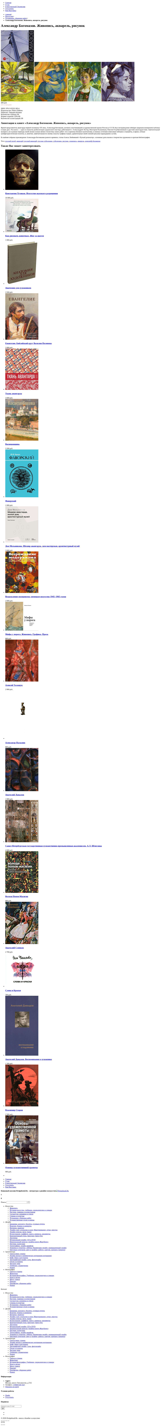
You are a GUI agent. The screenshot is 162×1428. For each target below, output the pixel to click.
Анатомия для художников (18, 288)
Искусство (9, 16)
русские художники (45, 141)
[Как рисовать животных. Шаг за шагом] (21, 231)
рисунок (65, 141)
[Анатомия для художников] (21, 284)
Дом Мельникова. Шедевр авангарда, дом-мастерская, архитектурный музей (42, 546)
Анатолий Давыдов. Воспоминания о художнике (28, 1059)
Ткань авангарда (13, 393)
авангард (20, 141)
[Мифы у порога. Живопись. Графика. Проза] (21, 630)
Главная (8, 3)
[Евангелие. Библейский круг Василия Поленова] (21, 339)
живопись (73, 141)
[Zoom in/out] (8, 1420)
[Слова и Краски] (21, 986)
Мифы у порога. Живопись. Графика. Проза (26, 634)
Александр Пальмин (15, 743)
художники (57, 141)
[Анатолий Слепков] (21, 943)
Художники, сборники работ (16, 18)
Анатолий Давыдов (14, 795)
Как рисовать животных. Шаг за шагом (24, 236)
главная (8, 14)
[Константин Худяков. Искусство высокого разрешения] (21, 189)
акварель (81, 141)
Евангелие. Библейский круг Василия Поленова (28, 343)
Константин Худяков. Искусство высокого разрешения (31, 193)
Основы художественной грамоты (21, 1167)
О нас (7, 5)
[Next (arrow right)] (4, 1424)
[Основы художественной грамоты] (21, 1163)
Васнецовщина (12, 444)
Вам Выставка (10, 11)
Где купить (9, 9)
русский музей (10, 141)
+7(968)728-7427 (19, 1385)
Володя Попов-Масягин (16, 896)
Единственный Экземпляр (15, 7)
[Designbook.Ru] (62, 1191)
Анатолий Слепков (14, 948)
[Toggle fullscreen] (6, 1420)
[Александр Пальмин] (21, 738)
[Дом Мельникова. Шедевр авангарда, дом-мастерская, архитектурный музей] (21, 542)
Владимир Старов (14, 1110)
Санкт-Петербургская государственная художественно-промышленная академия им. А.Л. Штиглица (53, 846)
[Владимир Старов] (21, 1106)
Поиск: (3, 1202)
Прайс (7, 1395)
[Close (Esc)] (2, 1420)
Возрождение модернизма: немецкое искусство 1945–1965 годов (35, 596)
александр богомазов (92, 141)
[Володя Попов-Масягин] (21, 892)
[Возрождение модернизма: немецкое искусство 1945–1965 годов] (21, 592)
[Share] (4, 1420)
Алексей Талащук (14, 685)
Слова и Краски (13, 990)
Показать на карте (12, 1387)
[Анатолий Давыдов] (21, 790)
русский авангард (30, 141)
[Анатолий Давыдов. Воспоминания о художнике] (21, 1055)
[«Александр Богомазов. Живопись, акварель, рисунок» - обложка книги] (81, 46)
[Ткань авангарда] (21, 389)
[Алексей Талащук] (21, 681)
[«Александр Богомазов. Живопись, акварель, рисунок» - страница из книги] (17, 101)
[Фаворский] (21, 497)
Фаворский (10, 501)
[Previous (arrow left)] (2, 1424)
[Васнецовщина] (21, 440)
